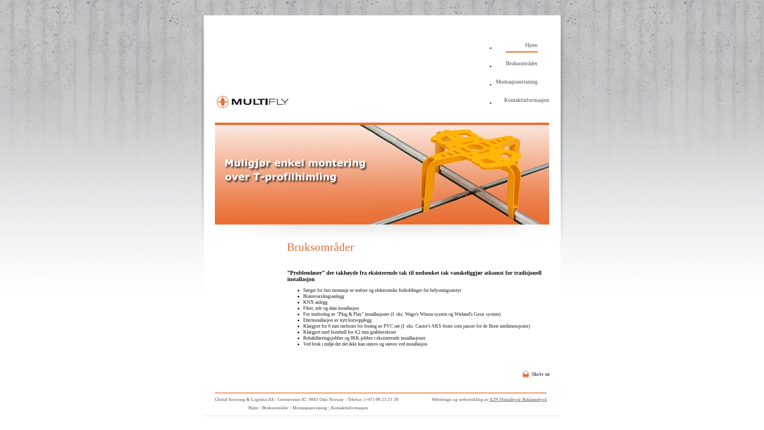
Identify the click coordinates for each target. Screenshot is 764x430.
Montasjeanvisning (517, 82)
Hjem (531, 45)
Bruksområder (522, 63)
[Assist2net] (253, 110)
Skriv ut (541, 374)
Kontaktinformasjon (526, 100)
